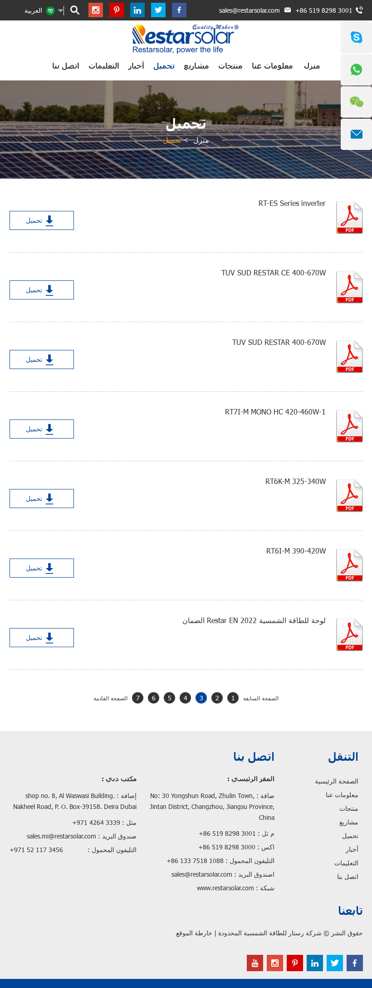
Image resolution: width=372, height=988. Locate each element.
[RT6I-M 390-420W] (349, 565)
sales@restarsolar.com (249, 10)
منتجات (230, 65)
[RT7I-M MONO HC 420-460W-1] (349, 426)
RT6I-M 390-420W (296, 550)
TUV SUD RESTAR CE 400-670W (273, 272)
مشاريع (196, 65)
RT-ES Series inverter (292, 203)
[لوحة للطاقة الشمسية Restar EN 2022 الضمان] (349, 635)
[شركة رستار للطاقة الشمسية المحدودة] (186, 39)
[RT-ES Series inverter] (349, 217)
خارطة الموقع (194, 933)
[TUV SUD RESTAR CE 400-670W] (349, 287)
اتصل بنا (65, 65)
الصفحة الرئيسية (336, 781)
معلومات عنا (272, 65)
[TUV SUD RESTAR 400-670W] (349, 356)
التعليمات (103, 65)
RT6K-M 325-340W (295, 481)
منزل (312, 65)
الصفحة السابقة (261, 698)
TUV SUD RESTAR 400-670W (279, 342)
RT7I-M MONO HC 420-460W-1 (275, 411)
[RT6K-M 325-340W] (349, 495)
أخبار (136, 65)
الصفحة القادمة (110, 698)
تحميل (164, 65)
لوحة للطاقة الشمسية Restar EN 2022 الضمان (254, 620)
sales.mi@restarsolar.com (61, 836)
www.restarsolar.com (225, 888)
